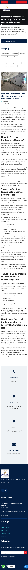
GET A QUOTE (21, 2)
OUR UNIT (14, 427)
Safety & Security (5, 527)
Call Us (5, 2)
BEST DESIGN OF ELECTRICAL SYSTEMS (9, 63)
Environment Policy (5, 533)
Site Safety (3, 536)
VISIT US (16, 402)
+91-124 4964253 (13, 380)
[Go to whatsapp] (3, 566)
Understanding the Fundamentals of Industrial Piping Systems (13, 512)
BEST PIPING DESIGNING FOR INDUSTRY (9, 56)
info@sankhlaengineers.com (14, 453)
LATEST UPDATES (14, 53)
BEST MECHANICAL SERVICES (7, 60)
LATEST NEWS (22, 53)
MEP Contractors (5, 53)
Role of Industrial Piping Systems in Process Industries (11, 504)
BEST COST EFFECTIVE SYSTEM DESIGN (9, 66)
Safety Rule (4, 530)
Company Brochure (11, 41)
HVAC (20, 63)
